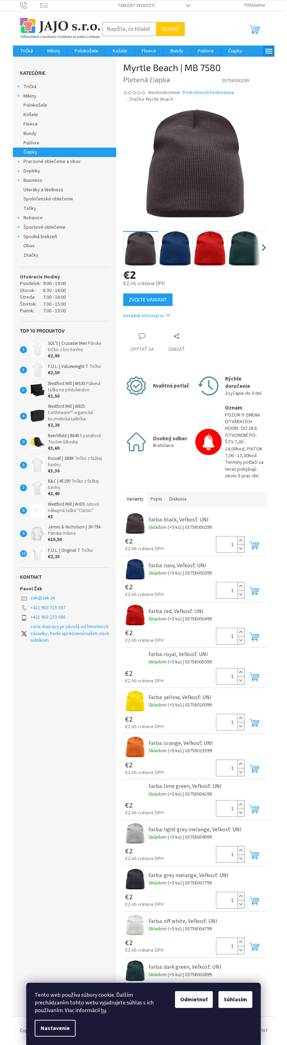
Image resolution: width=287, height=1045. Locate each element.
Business (32, 180)
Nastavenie (55, 1028)
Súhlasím (235, 999)
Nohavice (33, 217)
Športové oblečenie (44, 227)
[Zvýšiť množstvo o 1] (240, 540)
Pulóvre (31, 143)
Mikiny (29, 96)
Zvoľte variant (148, 300)
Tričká (29, 86)
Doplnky (31, 171)
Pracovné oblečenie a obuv (51, 161)
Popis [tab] (156, 499)
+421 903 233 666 (47, 617)
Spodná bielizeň (40, 236)
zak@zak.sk (42, 598)
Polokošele (35, 105)
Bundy (29, 133)
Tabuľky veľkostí (136, 5)
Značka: (151, 99)
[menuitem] (26, 51)
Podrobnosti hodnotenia (208, 93)
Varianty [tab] (135, 499)
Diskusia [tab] (178, 499)
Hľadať (170, 29)
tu (103, 1010)
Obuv (29, 245)
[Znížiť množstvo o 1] (240, 549)
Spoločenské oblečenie (48, 199)
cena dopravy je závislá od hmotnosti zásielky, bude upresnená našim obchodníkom (69, 633)
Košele (30, 114)
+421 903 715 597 (47, 607)
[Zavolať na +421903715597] (30, 5)
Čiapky (30, 152)
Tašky (29, 208)
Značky (30, 255)
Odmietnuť (194, 999)
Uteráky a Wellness (43, 189)
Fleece (30, 124)
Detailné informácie (143, 315)
